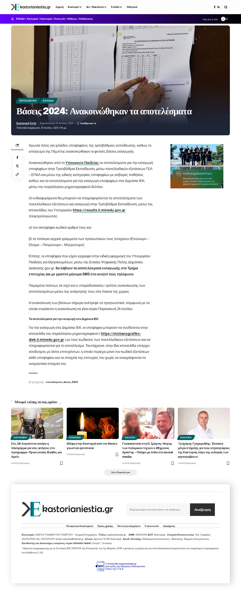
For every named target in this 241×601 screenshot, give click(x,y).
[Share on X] (17, 166)
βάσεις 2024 (71, 382)
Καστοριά (32, 19)
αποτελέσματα (54, 382)
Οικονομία (46, 19)
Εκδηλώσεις (86, 19)
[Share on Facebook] (17, 157)
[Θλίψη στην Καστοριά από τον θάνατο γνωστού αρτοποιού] (93, 423)
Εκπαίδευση (28, 100)
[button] (225, 7)
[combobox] (158, 509)
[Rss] (218, 7)
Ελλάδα (20, 19)
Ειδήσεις (72, 19)
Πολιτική (186, 437)
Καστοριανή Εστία (26, 123)
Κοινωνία (59, 19)
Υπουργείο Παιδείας (82, 163)
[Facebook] (214, 7)
